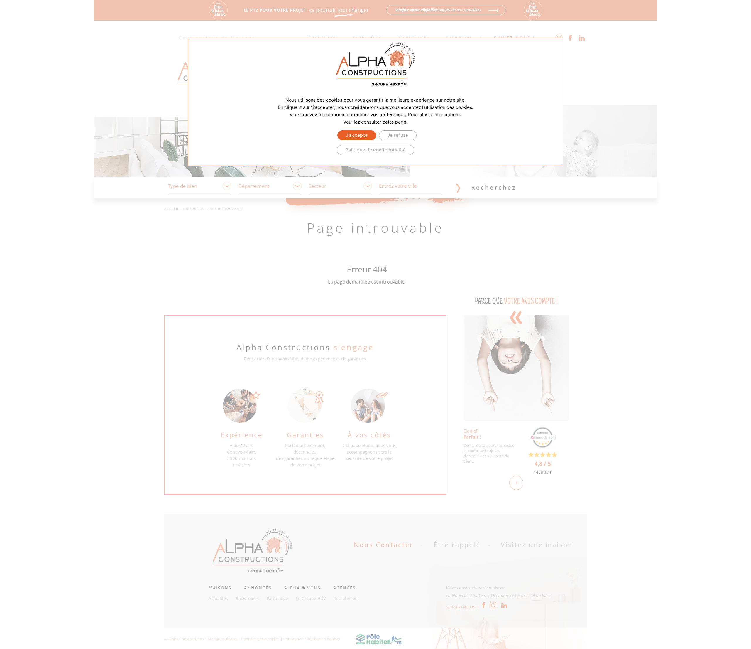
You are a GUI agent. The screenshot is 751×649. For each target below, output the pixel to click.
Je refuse (398, 135)
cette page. (395, 122)
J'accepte (357, 135)
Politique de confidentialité (375, 150)
